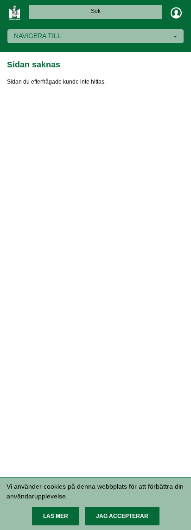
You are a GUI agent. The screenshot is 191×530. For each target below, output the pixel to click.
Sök (96, 11)
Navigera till (37, 35)
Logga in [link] (176, 12)
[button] (55, 516)
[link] (14, 12)
